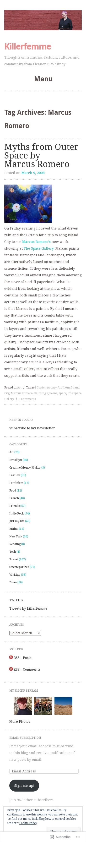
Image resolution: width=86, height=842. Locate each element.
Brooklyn (15, 460)
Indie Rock (16, 513)
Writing (14, 574)
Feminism (16, 483)
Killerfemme (27, 46)
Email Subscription (25, 737)
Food (12, 490)
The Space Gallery (39, 248)
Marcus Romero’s (36, 242)
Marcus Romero (22, 393)
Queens (52, 393)
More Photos (19, 721)
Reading (15, 544)
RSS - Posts (23, 658)
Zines (13, 582)
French (14, 498)
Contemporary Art (49, 387)
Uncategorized (19, 567)
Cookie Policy (28, 823)
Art (19, 387)
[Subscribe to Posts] (11, 658)
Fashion (14, 475)
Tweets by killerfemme (28, 608)
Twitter (16, 600)
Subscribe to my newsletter (32, 428)
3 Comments (27, 399)
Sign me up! (24, 785)
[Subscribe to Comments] (11, 669)
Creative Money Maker (25, 467)
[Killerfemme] (43, 20)
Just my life (16, 521)
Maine (13, 528)
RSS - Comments (27, 669)
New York (15, 536)
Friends (14, 506)
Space (62, 393)
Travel (13, 559)
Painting (40, 393)
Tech (12, 551)
